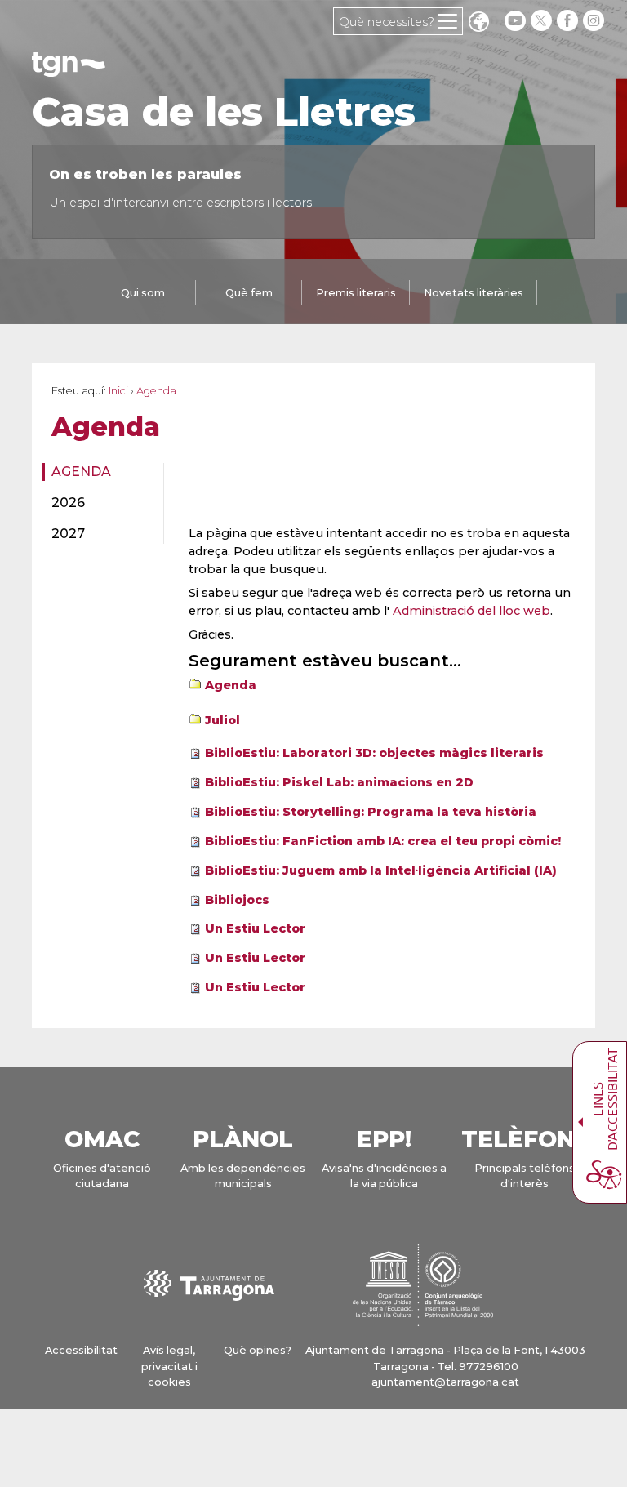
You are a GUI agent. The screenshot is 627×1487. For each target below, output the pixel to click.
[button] (478, 23)
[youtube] (515, 21)
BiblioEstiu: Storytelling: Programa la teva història (370, 811)
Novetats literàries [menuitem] (473, 293)
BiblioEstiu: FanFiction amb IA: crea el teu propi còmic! (383, 841)
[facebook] (569, 21)
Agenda (81, 471)
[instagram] (595, 21)
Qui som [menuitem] (143, 293)
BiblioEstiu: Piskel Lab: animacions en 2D (339, 782)
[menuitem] (97, 472)
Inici (118, 391)
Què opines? (257, 1350)
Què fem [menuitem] (249, 293)
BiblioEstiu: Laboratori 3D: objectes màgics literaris (374, 753)
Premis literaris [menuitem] (356, 293)
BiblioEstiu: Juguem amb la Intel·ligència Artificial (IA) (381, 870)
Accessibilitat (81, 1350)
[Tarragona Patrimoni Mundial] (423, 1318)
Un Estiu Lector (255, 928)
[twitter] (543, 21)
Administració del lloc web (471, 610)
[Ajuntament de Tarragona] (68, 69)
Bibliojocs (237, 900)
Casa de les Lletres (224, 112)
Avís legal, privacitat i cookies (169, 1365)
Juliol (222, 720)
